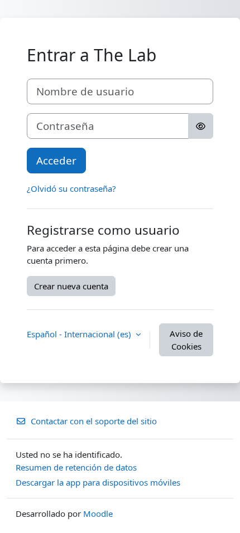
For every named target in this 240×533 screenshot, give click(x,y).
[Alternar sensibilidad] (200, 126)
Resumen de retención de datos (76, 467)
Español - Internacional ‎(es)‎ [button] (80, 334)
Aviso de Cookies (186, 340)
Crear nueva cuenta (71, 286)
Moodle (98, 513)
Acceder (56, 160)
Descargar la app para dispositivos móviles (98, 482)
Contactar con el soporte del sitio (94, 421)
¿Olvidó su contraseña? (71, 188)
